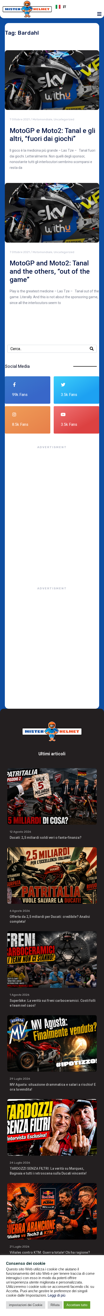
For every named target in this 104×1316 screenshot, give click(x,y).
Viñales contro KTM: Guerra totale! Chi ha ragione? (50, 1252)
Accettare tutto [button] (77, 1305)
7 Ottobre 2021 (20, 119)
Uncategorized (64, 119)
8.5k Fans (20, 424)
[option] (77, 7)
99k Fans (20, 394)
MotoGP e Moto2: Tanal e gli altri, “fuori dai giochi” (52, 135)
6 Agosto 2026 (20, 911)
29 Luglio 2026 (20, 1078)
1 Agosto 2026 (19, 994)
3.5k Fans (69, 394)
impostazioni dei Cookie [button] (25, 1305)
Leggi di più (56, 1295)
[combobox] (77, 7)
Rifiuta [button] (55, 1305)
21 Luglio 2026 (19, 1246)
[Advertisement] (52, 513)
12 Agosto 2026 (20, 831)
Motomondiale (42, 119)
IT (64, 7)
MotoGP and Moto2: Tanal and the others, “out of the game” (50, 271)
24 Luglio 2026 (20, 1162)
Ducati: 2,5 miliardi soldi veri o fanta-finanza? (46, 837)
